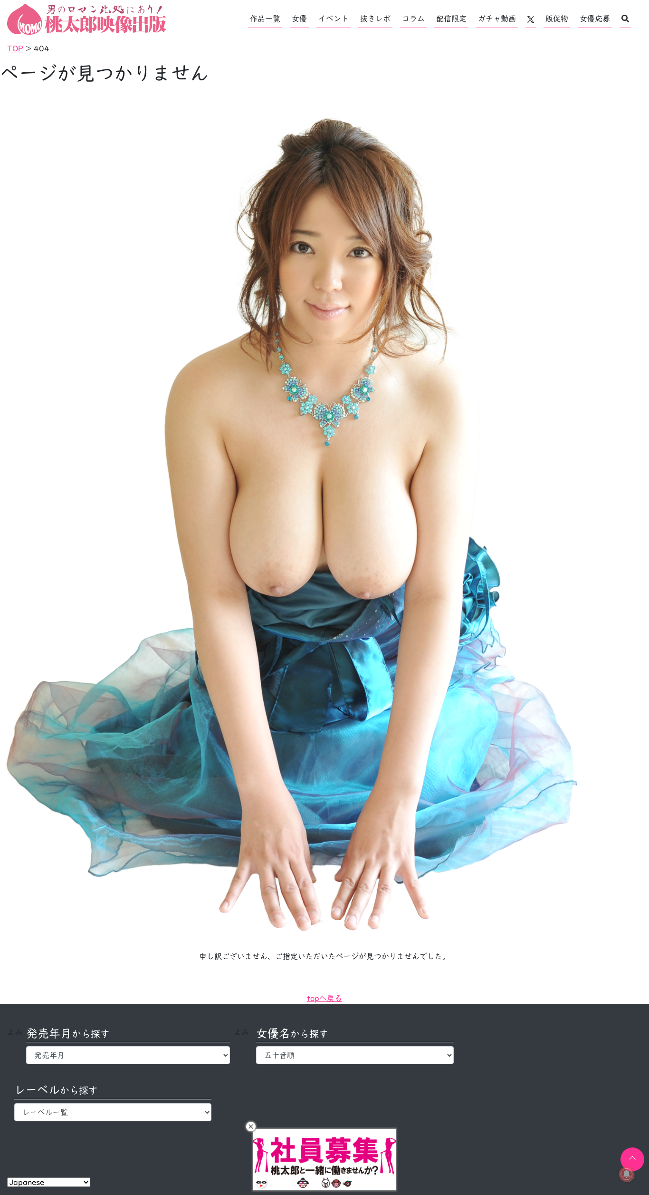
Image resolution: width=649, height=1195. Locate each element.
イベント (333, 18)
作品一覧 (265, 18)
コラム (413, 18)
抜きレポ (375, 18)
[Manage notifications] (626, 1174)
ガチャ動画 (497, 18)
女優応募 (595, 18)
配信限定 (451, 18)
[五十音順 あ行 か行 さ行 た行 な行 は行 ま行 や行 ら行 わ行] (354, 1055)
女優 (299, 18)
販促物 (556, 18)
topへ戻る (324, 998)
